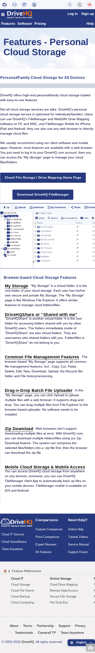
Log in (73, 14)
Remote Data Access (64, 590)
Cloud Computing (22, 602)
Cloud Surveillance (14, 541)
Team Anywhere (12, 549)
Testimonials (24, 632)
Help (90, 23)
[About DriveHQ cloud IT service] (16, 525)
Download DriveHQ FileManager (43, 194)
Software (25, 23)
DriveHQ (28, 642)
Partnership (45, 626)
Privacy (80, 626)
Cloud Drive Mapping (63, 584)
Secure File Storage (63, 596)
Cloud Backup (20, 596)
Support (64, 626)
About (14, 626)
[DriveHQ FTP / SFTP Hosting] (14, 4)
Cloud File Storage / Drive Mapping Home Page (43, 177)
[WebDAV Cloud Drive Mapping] (4, 4)
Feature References (26, 571)
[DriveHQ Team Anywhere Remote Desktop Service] (34, 4)
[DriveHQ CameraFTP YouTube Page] (89, 4)
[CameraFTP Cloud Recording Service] (24, 4)
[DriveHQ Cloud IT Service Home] (17, 14)
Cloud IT (17, 578)
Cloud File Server (22, 590)
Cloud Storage (20, 584)
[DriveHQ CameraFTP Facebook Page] (69, 4)
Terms (27, 626)
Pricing (40, 23)
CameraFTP (47, 632)
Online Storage (60, 578)
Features (8, 23)
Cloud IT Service (13, 534)
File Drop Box (59, 602)
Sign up (87, 14)
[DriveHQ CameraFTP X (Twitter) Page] (79, 4)
